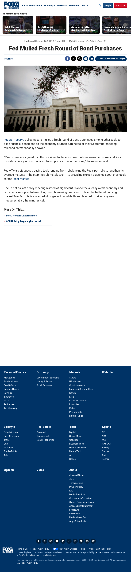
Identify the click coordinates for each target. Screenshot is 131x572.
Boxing (105, 447)
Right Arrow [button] (125, 25)
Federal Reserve (14, 139)
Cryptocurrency (77, 385)
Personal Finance (31, 5)
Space (72, 459)
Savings (8, 393)
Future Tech (75, 451)
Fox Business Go (77, 517)
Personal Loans (11, 389)
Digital (72, 432)
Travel (7, 440)
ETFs (71, 396)
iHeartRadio (93, 541)
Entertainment (11, 432)
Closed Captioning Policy (81, 502)
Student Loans (11, 381)
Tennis (105, 459)
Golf (104, 455)
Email (91, 58)
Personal (41, 432)
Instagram (50, 541)
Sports (106, 426)
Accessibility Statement (81, 506)
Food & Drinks (10, 451)
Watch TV (120, 5)
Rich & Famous (11, 436)
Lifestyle (9, 426)
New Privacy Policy (41, 549)
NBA (104, 436)
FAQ (71, 490)
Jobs (71, 479)
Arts (6, 455)
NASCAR (106, 443)
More (85, 5)
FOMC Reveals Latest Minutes (21, 215)
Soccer (105, 451)
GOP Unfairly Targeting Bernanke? (23, 221)
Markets (61, 5)
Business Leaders (78, 400)
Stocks (72, 377)
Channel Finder (76, 475)
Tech (72, 426)
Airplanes (8, 447)
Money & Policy (44, 381)
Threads (79, 58)
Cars (6, 443)
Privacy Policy (76, 487)
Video (40, 470)
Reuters (8, 58)
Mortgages (9, 377)
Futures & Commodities (81, 389)
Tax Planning (10, 408)
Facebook (67, 58)
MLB (104, 440)
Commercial (43, 436)
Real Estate (44, 426)
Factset (98, 552)
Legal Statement (49, 555)
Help (83, 549)
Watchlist (74, 5)
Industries (74, 404)
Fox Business (11, 5)
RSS (75, 541)
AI (70, 455)
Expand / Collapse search (100, 5)
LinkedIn (69, 541)
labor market (21, 178)
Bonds (72, 393)
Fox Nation (74, 513)
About (73, 470)
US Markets (75, 381)
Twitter (73, 58)
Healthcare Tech (77, 447)
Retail (72, 408)
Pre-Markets (75, 412)
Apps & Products (77, 521)
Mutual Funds (76, 416)
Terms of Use (76, 483)
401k (6, 400)
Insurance (9, 396)
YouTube (56, 541)
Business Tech (76, 443)
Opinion (9, 470)
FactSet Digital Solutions (30, 555)
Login (108, 5)
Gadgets (73, 440)
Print (85, 58)
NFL (104, 432)
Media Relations (77, 494)
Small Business (44, 385)
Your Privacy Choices (67, 549)
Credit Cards (10, 385)
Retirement (9, 404)
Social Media (75, 436)
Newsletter (81, 541)
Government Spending (48, 377)
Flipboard (63, 541)
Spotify (87, 541)
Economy (49, 5)
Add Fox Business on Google (112, 59)
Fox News (74, 509)
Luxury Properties (45, 440)
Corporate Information (80, 498)
